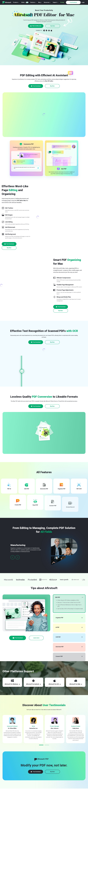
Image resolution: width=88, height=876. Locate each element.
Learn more (36, 638)
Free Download (73, 2)
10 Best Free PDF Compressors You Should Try (68, 614)
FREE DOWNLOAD (36, 26)
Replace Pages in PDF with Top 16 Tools (67, 612)
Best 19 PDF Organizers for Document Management (70, 610)
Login (83, 2)
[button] (13, 557)
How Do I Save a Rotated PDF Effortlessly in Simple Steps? (70, 617)
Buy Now (52, 26)
